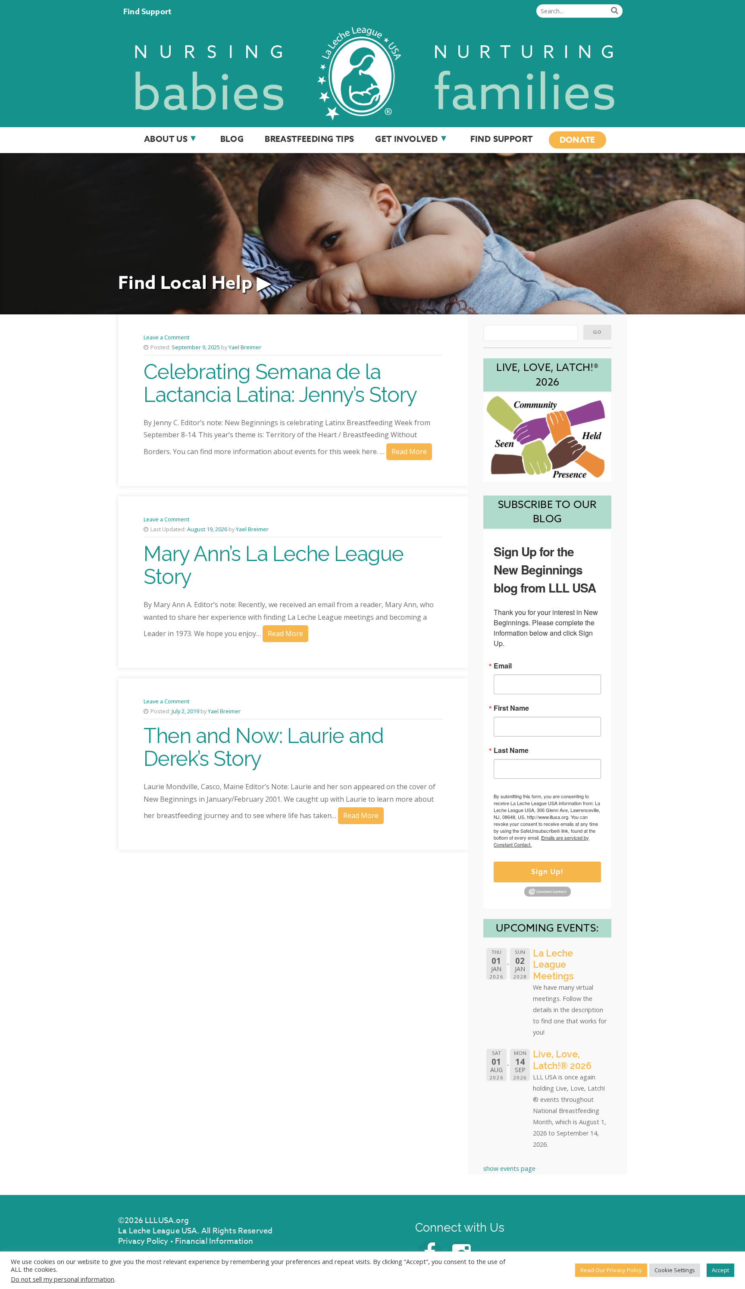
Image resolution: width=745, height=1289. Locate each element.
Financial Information (214, 1241)
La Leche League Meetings (553, 965)
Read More (409, 451)
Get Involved (406, 139)
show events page (509, 1168)
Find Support (147, 11)
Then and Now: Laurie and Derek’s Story (264, 747)
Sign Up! (547, 872)
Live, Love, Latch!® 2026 (562, 1060)
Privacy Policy (143, 1241)
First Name (511, 708)
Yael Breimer (245, 347)
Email (503, 665)
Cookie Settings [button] (674, 1270)
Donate (577, 140)
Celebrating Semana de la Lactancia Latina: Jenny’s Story (280, 383)
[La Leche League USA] (372, 71)
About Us (166, 139)
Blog (232, 139)
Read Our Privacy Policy (611, 1270)
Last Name (511, 750)
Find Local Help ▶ (194, 283)
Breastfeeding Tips (309, 139)
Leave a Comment (166, 337)
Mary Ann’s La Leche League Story (274, 565)
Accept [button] (720, 1270)
